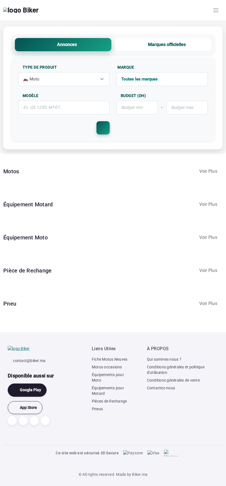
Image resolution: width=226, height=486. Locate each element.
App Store (28, 407)
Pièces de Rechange (109, 401)
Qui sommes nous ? (164, 359)
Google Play (30, 390)
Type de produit (40, 67)
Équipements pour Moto (108, 377)
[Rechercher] (103, 127)
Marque (125, 67)
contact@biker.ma (29, 360)
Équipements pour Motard (108, 391)
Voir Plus (208, 171)
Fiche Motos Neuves (110, 359)
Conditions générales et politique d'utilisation (176, 370)
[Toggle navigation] (216, 10)
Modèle (31, 95)
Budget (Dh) (133, 95)
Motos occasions (107, 367)
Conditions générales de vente (173, 380)
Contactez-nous (161, 388)
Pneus (97, 409)
